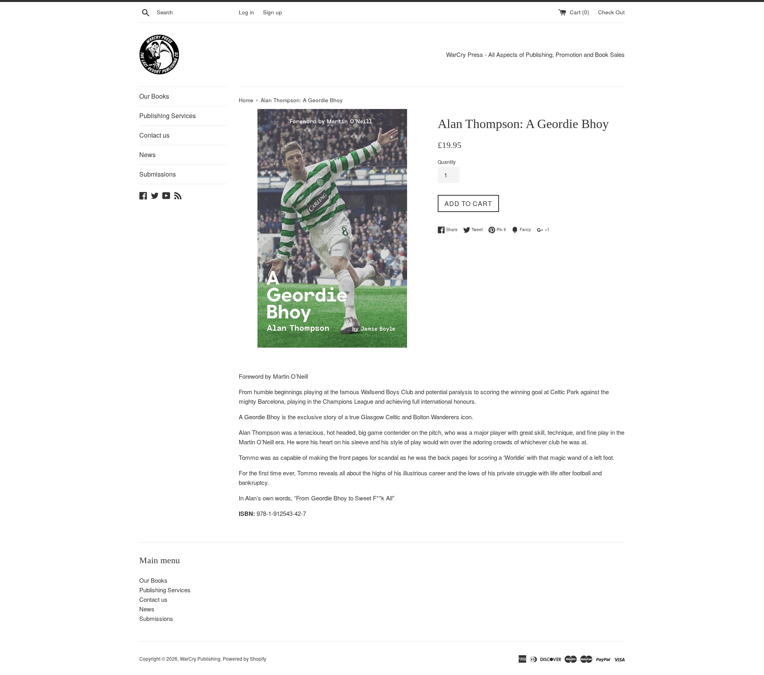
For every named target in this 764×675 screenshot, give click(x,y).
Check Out (611, 12)
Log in (246, 12)
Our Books (154, 96)
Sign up (272, 12)
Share (451, 229)
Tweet (476, 229)
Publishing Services (167, 115)
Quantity (447, 161)
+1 (547, 229)
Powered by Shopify (244, 658)
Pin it (500, 229)
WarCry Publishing (200, 658)
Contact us (154, 135)
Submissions (157, 174)
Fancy (524, 229)
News (147, 154)
